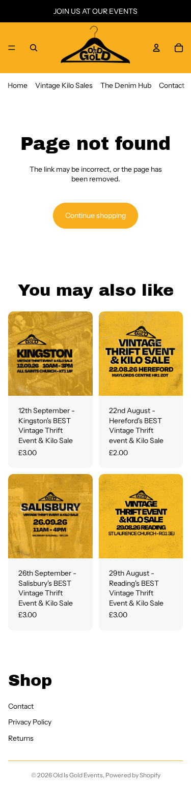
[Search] (33, 48)
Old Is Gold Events (78, 775)
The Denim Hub (125, 85)
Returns (21, 738)
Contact (171, 85)
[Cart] (179, 48)
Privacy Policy (29, 722)
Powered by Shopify (132, 775)
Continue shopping (95, 215)
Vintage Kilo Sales (64, 85)
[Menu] (11, 47)
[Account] (156, 48)
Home (18, 85)
